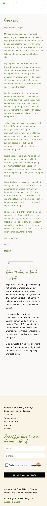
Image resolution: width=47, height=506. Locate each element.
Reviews (8, 428)
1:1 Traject (9, 414)
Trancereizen (10, 418)
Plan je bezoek (11, 421)
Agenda (7, 425)
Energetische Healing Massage (18, 407)
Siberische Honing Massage (17, 411)
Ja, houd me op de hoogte (24, 475)
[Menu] (42, 7)
